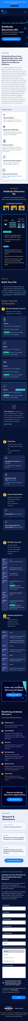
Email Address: (6, 919)
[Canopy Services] (14, 961)
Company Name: (7, 933)
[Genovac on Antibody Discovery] (14, 826)
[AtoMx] (14, 954)
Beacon (5, 176)
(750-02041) (18, 651)
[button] (11, 39)
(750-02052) (21, 642)
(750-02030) (19, 569)
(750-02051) (15, 329)
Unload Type (4, 562)
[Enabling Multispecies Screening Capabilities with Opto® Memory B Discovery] (14, 850)
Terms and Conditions (17, 1016)
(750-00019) (12, 480)
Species (4, 632)
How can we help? (7, 965)
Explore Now (14, 5)
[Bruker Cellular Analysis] (14, 1008)
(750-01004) (18, 637)
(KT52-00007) (16, 392)
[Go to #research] (13, 145)
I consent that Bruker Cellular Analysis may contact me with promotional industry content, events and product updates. (13, 982)
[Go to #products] (13, 118)
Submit (18, 997)
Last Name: (5, 912)
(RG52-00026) (18, 527)
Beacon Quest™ (12, 176)
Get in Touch (8, 424)
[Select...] (14, 951)
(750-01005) (13, 602)
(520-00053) (17, 514)
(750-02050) (15, 371)
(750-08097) (14, 589)
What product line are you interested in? (13, 947)
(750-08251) (16, 349)
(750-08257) (18, 660)
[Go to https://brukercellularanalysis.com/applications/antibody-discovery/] (13, 130)
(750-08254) (15, 334)
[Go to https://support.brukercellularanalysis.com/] (13, 160)
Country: (5, 940)
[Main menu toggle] (25, 12)
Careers (25, 1013)
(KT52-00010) (19, 670)
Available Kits (4, 568)
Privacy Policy (14, 989)
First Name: (5, 905)
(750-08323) (17, 326)
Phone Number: (7, 926)
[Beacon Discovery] (14, 957)
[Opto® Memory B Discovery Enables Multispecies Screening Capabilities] (14, 837)
